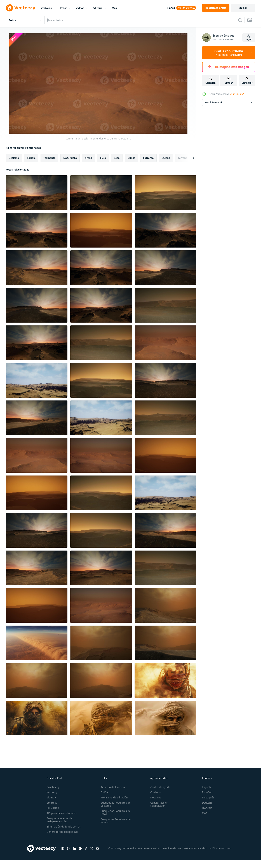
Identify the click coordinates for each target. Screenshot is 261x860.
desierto (14, 158)
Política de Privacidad (195, 848)
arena (88, 158)
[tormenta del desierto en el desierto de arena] (36, 192)
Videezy (51, 797)
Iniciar (243, 8)
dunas (131, 158)
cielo (103, 158)
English (206, 787)
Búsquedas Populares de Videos (116, 820)
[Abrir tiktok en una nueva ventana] (85, 848)
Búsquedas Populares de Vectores (116, 804)
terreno (182, 158)
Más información (214, 102)
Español (206, 792)
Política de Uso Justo (220, 848)
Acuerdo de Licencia (113, 787)
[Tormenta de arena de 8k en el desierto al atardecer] (165, 605)
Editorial (98, 8)
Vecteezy (52, 792)
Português (208, 797)
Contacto (155, 792)
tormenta (49, 158)
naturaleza (70, 158)
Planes (171, 8)
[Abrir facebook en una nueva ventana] (63, 848)
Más (114, 8)
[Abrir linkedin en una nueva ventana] (74, 848)
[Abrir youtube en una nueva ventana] (97, 848)
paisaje (31, 158)
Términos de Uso (172, 848)
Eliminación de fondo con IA (63, 826)
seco (117, 158)
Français (207, 808)
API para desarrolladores (62, 813)
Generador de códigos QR (62, 831)
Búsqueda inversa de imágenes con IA (59, 820)
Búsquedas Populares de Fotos (116, 812)
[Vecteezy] (20, 7)
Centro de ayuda (160, 787)
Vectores (46, 8)
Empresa (52, 802)
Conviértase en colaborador (159, 804)
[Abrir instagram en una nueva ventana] (68, 848)
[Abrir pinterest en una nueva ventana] (80, 848)
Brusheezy (53, 787)
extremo (148, 158)
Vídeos (80, 8)
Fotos (63, 8)
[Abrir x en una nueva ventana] (91, 848)
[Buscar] (240, 20)
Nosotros (155, 797)
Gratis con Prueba (228, 52)
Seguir (248, 39)
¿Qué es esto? (237, 93)
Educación (53, 808)
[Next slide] (190, 158)
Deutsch (207, 802)
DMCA (104, 792)
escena (166, 158)
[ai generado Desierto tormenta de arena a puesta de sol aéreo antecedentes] (36, 643)
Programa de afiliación (114, 797)
